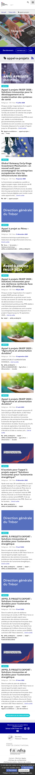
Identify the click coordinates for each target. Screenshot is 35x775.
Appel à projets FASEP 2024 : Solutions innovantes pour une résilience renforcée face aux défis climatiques (17, 282)
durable (14, 369)
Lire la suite (22, 128)
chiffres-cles (21, 50)
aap (2, 133)
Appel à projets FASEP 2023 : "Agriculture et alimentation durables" (16, 351)
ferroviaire (13, 245)
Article (5, 86)
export (18, 707)
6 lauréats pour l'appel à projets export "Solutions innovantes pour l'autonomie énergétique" (17, 473)
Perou (5, 245)
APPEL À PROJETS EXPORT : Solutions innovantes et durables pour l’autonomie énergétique (16, 540)
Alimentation (5, 369)
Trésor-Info (12, 12)
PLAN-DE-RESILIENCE (8, 639)
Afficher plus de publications (17, 715)
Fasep (8, 133)
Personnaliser (24, 770)
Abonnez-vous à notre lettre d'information (17, 725)
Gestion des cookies (24, 762)
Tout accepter (27, 767)
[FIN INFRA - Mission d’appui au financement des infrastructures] (17, 751)
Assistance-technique (8, 247)
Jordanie (21, 569)
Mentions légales (20, 758)
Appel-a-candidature (10, 131)
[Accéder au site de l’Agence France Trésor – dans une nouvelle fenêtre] (17, 737)
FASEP (6, 318)
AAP (5, 198)
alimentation (5, 440)
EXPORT (19, 567)
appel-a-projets (24, 131)
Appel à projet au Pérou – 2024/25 (15, 229)
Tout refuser (12, 770)
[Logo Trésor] (16, 5)
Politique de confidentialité (17, 760)
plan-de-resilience (22, 708)
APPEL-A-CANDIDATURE (9, 249)
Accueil (3, 12)
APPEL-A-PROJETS (24, 249)
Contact (11, 758)
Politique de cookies (10, 762)
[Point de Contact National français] (17, 744)
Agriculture (22, 367)
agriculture (22, 438)
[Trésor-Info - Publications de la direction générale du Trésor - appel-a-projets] (32, 58)
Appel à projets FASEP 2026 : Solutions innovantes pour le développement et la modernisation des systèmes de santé (16, 94)
